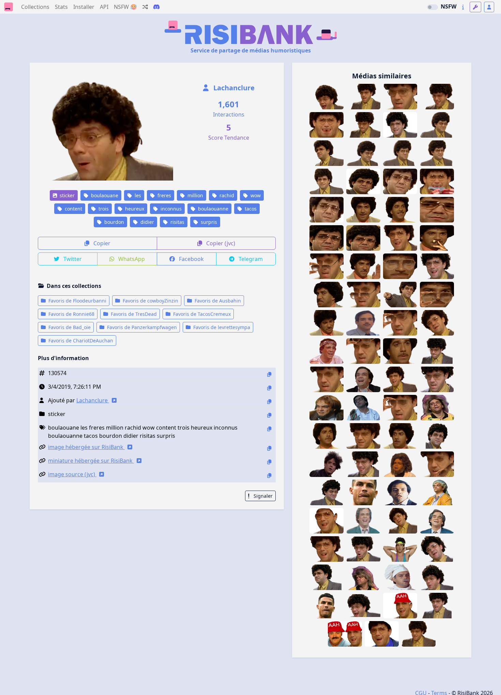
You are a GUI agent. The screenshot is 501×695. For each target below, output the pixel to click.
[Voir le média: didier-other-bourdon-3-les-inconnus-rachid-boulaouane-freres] (326, 238)
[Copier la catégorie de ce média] (269, 415)
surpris (208, 222)
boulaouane (104, 195)
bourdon (113, 222)
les (137, 195)
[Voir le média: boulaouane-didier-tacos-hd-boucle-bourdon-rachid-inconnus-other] (437, 577)
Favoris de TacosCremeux (201, 314)
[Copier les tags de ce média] (269, 428)
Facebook (191, 259)
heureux (134, 208)
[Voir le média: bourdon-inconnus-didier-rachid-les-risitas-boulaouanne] (437, 323)
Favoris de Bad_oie (69, 327)
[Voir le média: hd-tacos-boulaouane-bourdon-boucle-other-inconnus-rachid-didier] (326, 492)
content (72, 208)
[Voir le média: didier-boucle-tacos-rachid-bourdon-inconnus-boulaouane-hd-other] (437, 266)
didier (146, 222)
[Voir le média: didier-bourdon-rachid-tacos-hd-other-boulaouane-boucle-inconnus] (326, 577)
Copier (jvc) (220, 243)
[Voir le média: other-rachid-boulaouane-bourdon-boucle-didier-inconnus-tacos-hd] (437, 351)
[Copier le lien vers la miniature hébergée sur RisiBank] (269, 462)
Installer (83, 7)
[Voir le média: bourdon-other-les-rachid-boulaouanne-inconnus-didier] (363, 436)
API (104, 7)
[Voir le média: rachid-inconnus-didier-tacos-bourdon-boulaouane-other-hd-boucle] (437, 605)
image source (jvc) (72, 474)
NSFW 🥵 (125, 7)
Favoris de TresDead (133, 314)
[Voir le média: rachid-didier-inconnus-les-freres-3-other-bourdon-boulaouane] (363, 238)
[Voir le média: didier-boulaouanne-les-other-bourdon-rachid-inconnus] (400, 521)
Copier (101, 243)
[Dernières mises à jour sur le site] (463, 7)
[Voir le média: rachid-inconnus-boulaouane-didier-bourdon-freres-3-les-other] (363, 181)
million (194, 195)
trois (103, 208)
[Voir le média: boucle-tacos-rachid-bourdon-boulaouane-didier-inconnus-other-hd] (363, 549)
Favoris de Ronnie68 (70, 314)
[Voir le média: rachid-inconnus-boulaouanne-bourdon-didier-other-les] (400, 238)
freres (163, 195)
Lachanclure (233, 87)
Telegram (250, 259)
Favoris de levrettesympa (221, 327)
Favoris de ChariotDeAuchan (80, 340)
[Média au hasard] (145, 7)
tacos (250, 208)
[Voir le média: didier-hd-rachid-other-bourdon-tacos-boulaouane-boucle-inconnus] (437, 379)
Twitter (72, 259)
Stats (61, 7)
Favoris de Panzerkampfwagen (141, 327)
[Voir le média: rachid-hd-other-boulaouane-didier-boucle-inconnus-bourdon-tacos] (363, 464)
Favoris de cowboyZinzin (149, 300)
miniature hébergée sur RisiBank (91, 460)
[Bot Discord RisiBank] (156, 7)
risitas (176, 222)
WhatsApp (131, 259)
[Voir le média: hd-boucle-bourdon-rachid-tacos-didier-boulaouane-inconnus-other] (363, 605)
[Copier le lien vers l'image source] (269, 475)
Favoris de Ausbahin (217, 300)
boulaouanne (212, 208)
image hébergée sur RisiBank (86, 447)
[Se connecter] (489, 7)
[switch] (432, 7)
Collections (35, 7)
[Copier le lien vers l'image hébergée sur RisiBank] (269, 448)
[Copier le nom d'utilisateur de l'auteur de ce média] (269, 401)
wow (255, 195)
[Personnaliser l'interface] (475, 7)
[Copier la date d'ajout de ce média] (269, 388)
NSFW (448, 6)
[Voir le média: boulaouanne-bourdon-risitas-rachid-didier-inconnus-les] (418, 634)
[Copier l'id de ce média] (269, 374)
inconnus (170, 208)
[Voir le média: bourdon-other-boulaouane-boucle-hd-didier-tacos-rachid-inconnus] (437, 549)
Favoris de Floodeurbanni (76, 300)
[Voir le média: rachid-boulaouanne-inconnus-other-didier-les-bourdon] (400, 379)
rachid (226, 195)
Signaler (262, 496)
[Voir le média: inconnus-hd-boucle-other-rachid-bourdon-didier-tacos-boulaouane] (437, 436)
